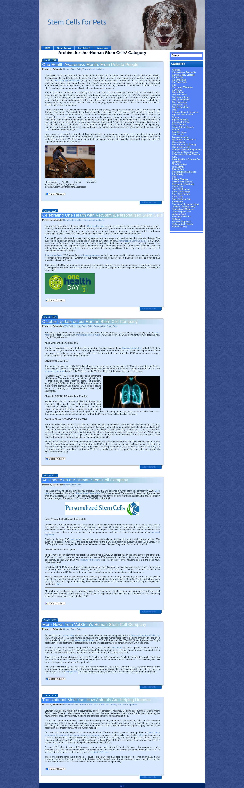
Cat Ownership (179, 80)
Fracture (176, 129)
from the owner (179, 132)
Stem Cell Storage (181, 191)
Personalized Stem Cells (67, 80)
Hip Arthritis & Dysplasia (184, 139)
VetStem (176, 219)
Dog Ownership (179, 102)
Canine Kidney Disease (183, 75)
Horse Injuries (178, 142)
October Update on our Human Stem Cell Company (90, 321)
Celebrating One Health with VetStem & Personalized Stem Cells (102, 215)
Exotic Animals (179, 124)
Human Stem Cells (72, 69)
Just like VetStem (53, 255)
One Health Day (95, 226)
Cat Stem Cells (179, 82)
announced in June (84, 640)
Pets (174, 177)
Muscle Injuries (179, 164)
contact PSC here (99, 752)
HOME (47, 48)
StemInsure (177, 201)
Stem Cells (177, 196)
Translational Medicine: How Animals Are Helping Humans (96, 699)
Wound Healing (179, 226)
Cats (174, 85)
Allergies (176, 70)
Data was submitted (131, 348)
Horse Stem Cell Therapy (184, 144)
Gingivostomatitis (180, 137)
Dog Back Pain (179, 94)
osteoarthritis (178, 167)
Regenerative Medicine (183, 184)
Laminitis (176, 162)
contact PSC (72, 671)
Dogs (174, 109)
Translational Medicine (93, 69)
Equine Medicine (180, 119)
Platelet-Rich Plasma (182, 182)
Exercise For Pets (181, 122)
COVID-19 (68, 326)
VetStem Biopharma (127, 704)
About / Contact (64, 48)
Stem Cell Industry (181, 189)
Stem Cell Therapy (108, 704)
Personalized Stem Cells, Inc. (132, 241)
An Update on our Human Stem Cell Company (85, 480)
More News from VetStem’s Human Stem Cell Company (94, 624)
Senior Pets (177, 186)
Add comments (149, 202)
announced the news (55, 371)
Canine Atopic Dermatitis (184, 72)
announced (75, 539)
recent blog (68, 635)
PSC (141, 735)
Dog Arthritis (178, 92)
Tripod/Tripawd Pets (181, 211)
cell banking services (89, 255)
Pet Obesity (178, 174)
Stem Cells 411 (84, 48)
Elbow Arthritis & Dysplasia (185, 112)
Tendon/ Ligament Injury (183, 206)
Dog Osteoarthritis (181, 99)
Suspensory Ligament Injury (185, 204)
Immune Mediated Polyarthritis (187, 149)
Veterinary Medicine (181, 216)
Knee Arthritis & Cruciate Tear (186, 159)
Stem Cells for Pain (181, 199)
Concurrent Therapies (182, 87)
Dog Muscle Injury (181, 97)
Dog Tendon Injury (181, 107)
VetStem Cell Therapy (182, 224)
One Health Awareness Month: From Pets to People (90, 64)
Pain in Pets (178, 169)
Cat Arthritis (177, 77)
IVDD (174, 157)
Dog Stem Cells (70, 704)
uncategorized (179, 214)
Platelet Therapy (180, 179)
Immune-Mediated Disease (185, 152)
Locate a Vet (102, 48)
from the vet (178, 134)
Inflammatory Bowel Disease (186, 154)
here (58, 584)
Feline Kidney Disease (183, 127)
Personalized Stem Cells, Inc (145, 635)
